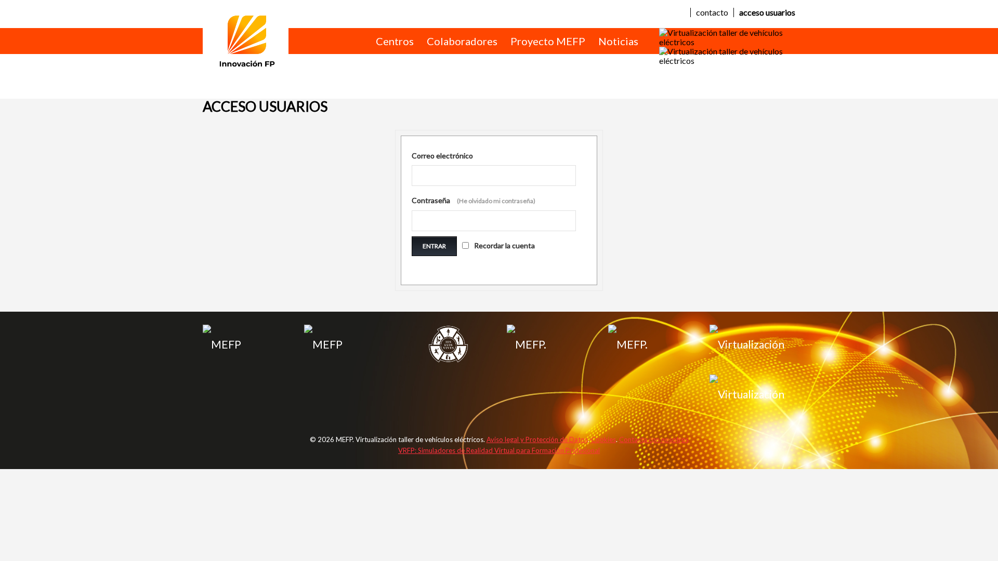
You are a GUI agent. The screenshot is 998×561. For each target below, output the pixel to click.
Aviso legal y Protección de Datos (537, 439)
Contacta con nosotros (654, 439)
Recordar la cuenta (504, 245)
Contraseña (473, 200)
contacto (712, 12)
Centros (395, 41)
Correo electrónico (442, 155)
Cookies (603, 439)
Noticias (618, 41)
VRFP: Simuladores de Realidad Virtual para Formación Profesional (499, 450)
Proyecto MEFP (547, 41)
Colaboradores (462, 41)
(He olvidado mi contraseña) (496, 201)
